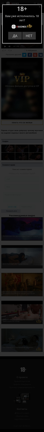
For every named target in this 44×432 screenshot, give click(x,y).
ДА (15, 35)
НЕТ (29, 35)
